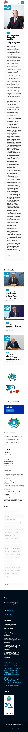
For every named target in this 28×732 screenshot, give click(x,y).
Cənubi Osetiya (19, 529)
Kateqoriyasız (7, 457)
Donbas (16, 532)
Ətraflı (9, 410)
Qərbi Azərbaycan (9, 554)
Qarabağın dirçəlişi (17, 548)
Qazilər (7, 551)
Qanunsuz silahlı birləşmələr (13, 545)
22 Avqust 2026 (7, 338)
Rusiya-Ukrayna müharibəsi (12, 557)
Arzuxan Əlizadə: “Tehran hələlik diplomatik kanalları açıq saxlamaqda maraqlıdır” (14, 493)
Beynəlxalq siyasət (10, 526)
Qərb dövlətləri (15, 551)
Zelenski (7, 573)
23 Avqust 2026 (7, 275)
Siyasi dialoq (8, 682)
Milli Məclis (15, 538)
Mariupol (7, 538)
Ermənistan (8, 535)
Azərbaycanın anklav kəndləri (13, 522)
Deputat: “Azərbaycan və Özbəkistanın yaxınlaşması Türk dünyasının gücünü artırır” (14, 357)
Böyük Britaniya (9, 529)
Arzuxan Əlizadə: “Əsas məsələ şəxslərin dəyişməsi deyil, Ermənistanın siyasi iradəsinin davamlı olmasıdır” (14, 499)
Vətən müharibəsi (15, 570)
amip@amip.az (10, 610)
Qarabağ (7, 548)
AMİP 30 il (6, 452)
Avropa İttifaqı (13, 511)
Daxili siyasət (8, 532)
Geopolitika (16, 535)
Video (5, 465)
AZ (13, 3)
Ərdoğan (7, 576)
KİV (7, 289)
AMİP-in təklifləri (8, 455)
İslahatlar (14, 573)
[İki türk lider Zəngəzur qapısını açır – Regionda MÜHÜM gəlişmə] (14, 312)
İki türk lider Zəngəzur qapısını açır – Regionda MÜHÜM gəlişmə (13, 326)
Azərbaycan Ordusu (10, 519)
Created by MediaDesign (14, 729)
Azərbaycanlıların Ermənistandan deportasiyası (14, 516)
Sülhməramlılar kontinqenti (12, 567)
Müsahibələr (7, 461)
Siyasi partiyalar (9, 564)
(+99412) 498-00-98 (11, 607)
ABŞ (6, 511)
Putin (6, 672)
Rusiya (18, 554)
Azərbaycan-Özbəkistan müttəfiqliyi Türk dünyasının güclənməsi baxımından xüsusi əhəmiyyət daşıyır (13, 295)
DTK (22, 532)
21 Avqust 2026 (7, 495)
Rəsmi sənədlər (8, 463)
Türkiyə (7, 570)
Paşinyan (16, 670)
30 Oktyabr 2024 (7, 7)
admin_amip (11, 255)
